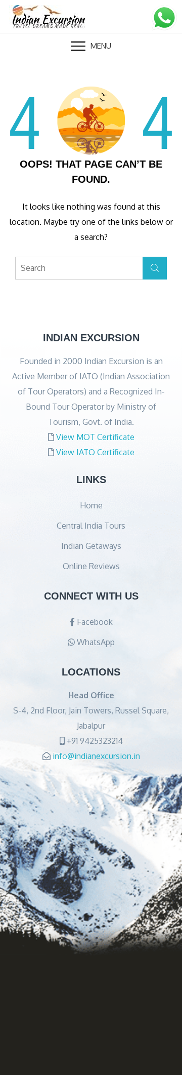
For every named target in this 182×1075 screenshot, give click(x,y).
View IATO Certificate (95, 452)
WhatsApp (95, 642)
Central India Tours (91, 526)
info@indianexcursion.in (96, 756)
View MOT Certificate (95, 437)
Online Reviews (91, 566)
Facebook (94, 622)
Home (91, 505)
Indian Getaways (91, 546)
